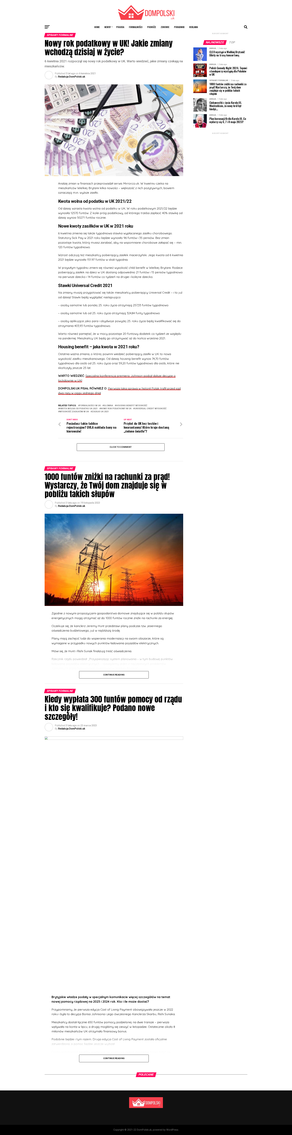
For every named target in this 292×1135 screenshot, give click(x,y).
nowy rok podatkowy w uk (116, 409)
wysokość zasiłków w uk (74, 412)
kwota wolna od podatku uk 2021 (78, 409)
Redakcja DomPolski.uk (71, 76)
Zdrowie (165, 27)
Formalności (135, 27)
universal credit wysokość (150, 409)
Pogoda (120, 27)
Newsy (107, 27)
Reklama (193, 27)
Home (97, 27)
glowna (108, 406)
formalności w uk (90, 406)
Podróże (151, 27)
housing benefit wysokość (131, 406)
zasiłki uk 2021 (100, 412)
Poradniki (179, 27)
